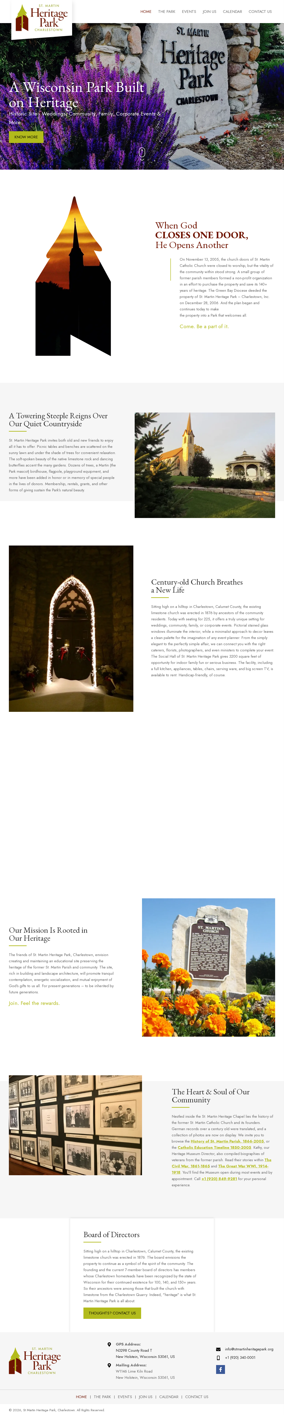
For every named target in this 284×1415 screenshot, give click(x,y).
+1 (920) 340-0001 (240, 1357)
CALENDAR (168, 1396)
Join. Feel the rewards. (34, 1003)
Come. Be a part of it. (204, 326)
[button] (26, 137)
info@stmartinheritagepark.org (249, 1349)
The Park (102, 1396)
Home (81, 1396)
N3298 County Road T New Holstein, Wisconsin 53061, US (145, 1353)
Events (125, 1396)
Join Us (145, 1396)
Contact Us (196, 1396)
